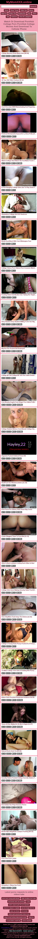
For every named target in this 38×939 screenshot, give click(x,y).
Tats (8, 16)
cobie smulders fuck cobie (28, 898)
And (29, 13)
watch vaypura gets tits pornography (19, 904)
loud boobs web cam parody (16, 901)
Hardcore (14, 16)
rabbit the (31, 917)
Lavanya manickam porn (22, 935)
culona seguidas (26, 920)
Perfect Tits (12, 13)
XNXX (35, 13)
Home (6, 10)
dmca (20, 926)
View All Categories (25, 16)
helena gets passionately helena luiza (19, 914)
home (5, 924)
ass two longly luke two (27, 908)
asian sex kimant (15, 911)
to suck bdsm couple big (13, 920)
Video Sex (24, 10)
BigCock (4, 13)
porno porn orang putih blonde (10, 898)
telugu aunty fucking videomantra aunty (15, 917)
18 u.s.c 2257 (12, 924)
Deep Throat (14, 10)
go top (25, 926)
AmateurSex (22, 13)
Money (31, 10)
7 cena (28, 901)
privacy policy (22, 924)
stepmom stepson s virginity (11, 908)
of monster (25, 911)
